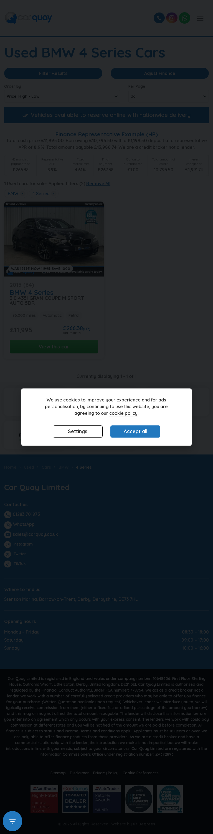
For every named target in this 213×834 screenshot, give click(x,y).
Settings (77, 431)
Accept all (135, 431)
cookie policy (123, 413)
